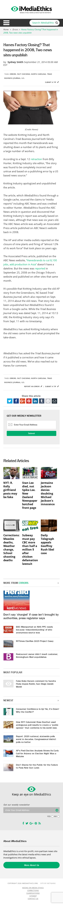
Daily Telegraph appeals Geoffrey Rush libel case (47, 544)
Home (6, 29)
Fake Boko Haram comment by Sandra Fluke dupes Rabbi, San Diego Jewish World (36, 683)
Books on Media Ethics (33, 887)
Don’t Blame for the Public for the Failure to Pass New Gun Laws (37, 766)
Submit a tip (51, 82)
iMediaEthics (31, 9)
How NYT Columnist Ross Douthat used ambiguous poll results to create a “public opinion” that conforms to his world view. (37, 724)
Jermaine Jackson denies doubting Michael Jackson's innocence (48, 493)
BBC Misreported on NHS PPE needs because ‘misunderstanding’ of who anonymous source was (34, 629)
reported (40, 268)
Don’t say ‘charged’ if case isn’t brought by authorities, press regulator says (31, 616)
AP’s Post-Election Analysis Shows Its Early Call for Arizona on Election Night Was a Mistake (37, 753)
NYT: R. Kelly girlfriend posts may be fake (10, 490)
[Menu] (6, 22)
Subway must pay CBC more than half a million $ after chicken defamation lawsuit (30, 550)
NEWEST (8, 700)
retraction (37, 159)
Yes (49, 816)
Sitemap (33, 896)
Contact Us (33, 898)
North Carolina (38, 74)
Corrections (33, 890)
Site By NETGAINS (48, 883)
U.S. (23, 78)
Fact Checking (23, 74)
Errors (15, 29)
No (55, 816)
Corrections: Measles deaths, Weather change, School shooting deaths (11, 548)
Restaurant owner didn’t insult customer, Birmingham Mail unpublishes (37, 656)
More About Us (31, 865)
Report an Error (32, 386)
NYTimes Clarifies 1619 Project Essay (34, 641)
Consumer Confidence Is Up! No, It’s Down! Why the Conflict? (37, 710)
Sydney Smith (15, 62)
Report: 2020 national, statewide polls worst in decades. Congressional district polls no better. (36, 739)
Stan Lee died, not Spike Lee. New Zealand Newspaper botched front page (29, 495)
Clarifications (33, 893)
